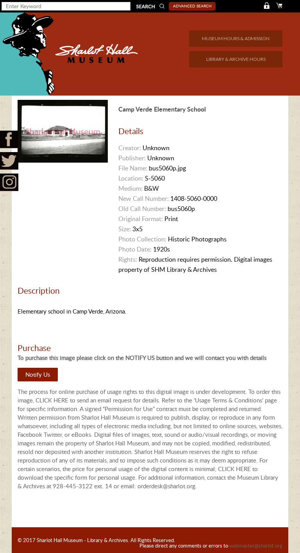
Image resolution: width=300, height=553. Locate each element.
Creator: (129, 148)
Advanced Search (192, 6)
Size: (124, 229)
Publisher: (132, 158)
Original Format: (140, 218)
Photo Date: (135, 249)
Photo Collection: (142, 239)
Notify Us (37, 374)
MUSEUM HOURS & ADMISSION (236, 38)
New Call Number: (143, 198)
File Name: (132, 168)
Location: (130, 178)
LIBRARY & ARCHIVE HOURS (236, 59)
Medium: (130, 188)
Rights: (127, 259)
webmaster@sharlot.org (255, 545)
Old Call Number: (142, 208)
